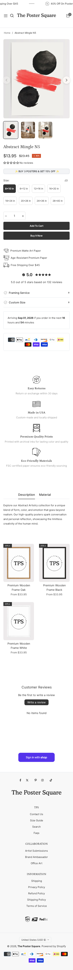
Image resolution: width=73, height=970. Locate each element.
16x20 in (54, 188)
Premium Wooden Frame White (18, 646)
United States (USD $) (33, 939)
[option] (36, 78)
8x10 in (9, 188)
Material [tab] (45, 494)
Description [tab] (26, 494)
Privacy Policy (36, 887)
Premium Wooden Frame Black (54, 587)
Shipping (36, 880)
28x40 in (58, 200)
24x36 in (42, 200)
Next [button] (66, 80)
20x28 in (26, 200)
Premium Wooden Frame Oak (18, 587)
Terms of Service (36, 906)
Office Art (36, 863)
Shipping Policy (36, 899)
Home (7, 32)
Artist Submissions (36, 850)
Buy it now (36, 235)
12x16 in (38, 188)
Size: (6, 180)
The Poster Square (28, 946)
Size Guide (36, 820)
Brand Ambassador (36, 857)
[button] (11, 162)
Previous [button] (6, 80)
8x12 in (24, 188)
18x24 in (10, 200)
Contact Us (36, 814)
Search (36, 826)
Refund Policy (36, 893)
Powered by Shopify (54, 946)
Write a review (36, 702)
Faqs (36, 833)
